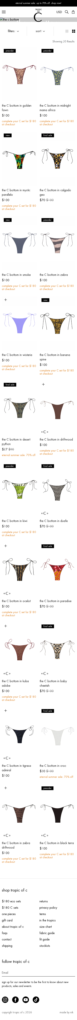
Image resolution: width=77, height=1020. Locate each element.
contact (6, 939)
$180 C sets (10, 907)
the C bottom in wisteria (17, 355)
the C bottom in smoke (16, 274)
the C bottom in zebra (54, 274)
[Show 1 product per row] (67, 31)
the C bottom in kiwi (14, 521)
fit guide (44, 939)
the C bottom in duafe (54, 521)
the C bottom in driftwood (56, 439)
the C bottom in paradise (55, 601)
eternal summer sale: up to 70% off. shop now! (38, 3)
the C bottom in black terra (57, 843)
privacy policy (48, 907)
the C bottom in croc (53, 765)
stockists (44, 945)
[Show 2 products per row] (73, 31)
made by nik (66, 1012)
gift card (7, 920)
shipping (7, 945)
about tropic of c (13, 926)
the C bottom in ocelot (16, 601)
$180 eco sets (11, 901)
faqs (4, 933)
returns (43, 901)
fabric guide (47, 933)
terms (42, 914)
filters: (11, 31)
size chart (45, 926)
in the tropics (47, 920)
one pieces (9, 914)
